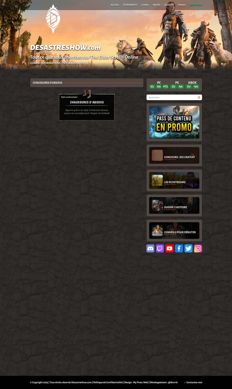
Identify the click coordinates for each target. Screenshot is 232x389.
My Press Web (140, 382)
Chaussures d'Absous (87, 102)
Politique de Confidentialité (108, 382)
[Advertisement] (15, 118)
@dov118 (173, 382)
